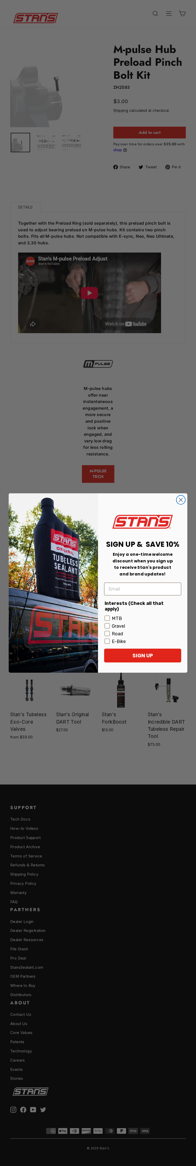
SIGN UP (142, 655)
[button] (142, 522)
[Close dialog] (180, 499)
